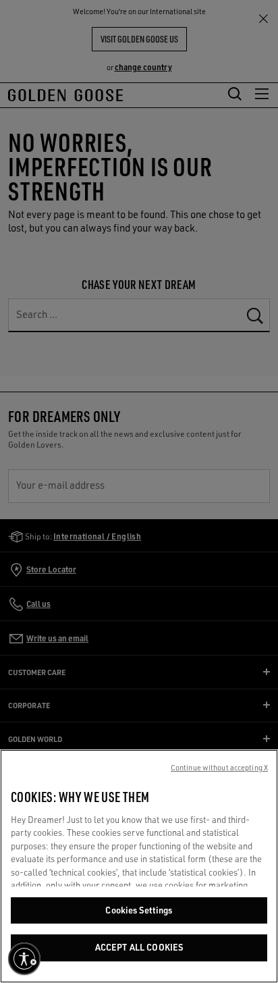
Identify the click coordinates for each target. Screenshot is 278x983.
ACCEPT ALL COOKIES (139, 947)
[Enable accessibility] (24, 958)
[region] (139, 866)
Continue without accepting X (219, 767)
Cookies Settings (138, 910)
